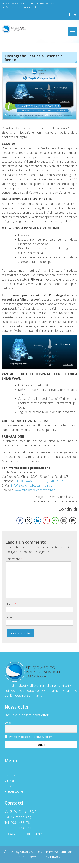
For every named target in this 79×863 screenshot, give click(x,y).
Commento (14, 559)
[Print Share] (72, 520)
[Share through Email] (63, 520)
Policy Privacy (50, 856)
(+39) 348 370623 (52, 481)
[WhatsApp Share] (55, 520)
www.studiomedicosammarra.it (35, 490)
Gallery (10, 774)
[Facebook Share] (19, 520)
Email (10, 617)
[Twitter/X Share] (28, 520)
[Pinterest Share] (46, 520)
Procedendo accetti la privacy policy (30, 736)
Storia (9, 769)
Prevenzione (14, 791)
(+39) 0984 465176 (26, 481)
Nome (11, 604)
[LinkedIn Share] (37, 520)
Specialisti (12, 786)
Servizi (9, 780)
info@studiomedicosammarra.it (19, 7)
